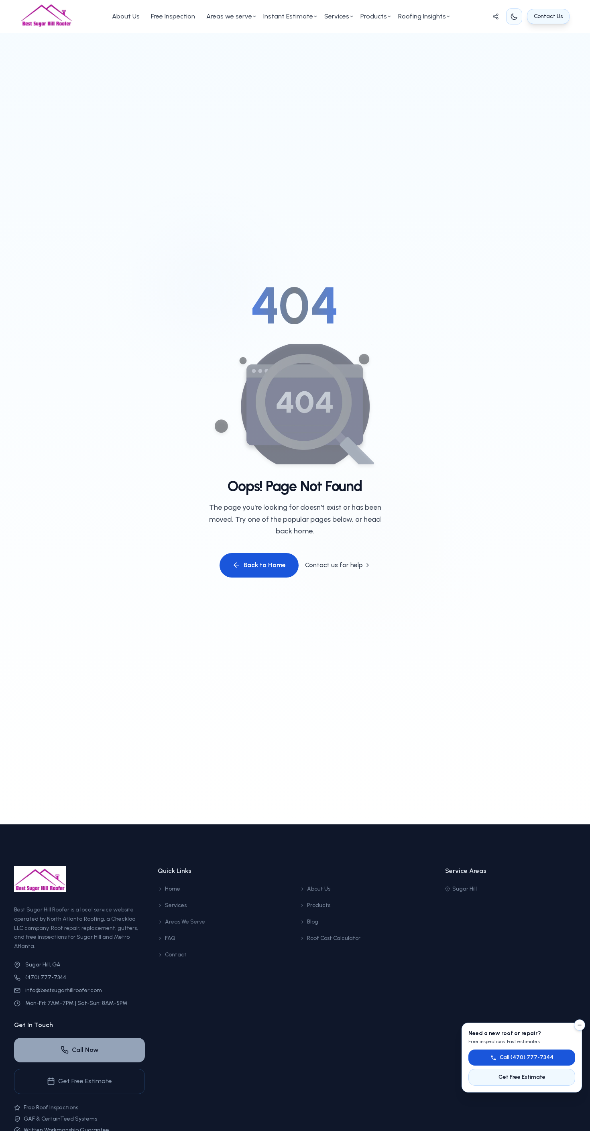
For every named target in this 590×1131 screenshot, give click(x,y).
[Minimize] (579, 1025)
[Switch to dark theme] (514, 16)
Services (336, 16)
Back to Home (265, 565)
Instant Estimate (288, 16)
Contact (176, 954)
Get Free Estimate (85, 1081)
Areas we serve (229, 16)
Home (172, 888)
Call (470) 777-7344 (526, 1057)
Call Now (85, 1050)
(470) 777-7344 (45, 977)
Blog (312, 921)
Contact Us (548, 16)
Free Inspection (173, 16)
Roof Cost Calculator (333, 938)
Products (373, 16)
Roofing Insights (422, 16)
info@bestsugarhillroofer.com (63, 990)
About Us (126, 16)
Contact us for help (334, 565)
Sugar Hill (464, 888)
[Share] (495, 16)
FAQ (170, 938)
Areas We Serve (185, 921)
